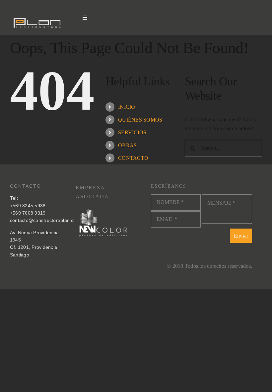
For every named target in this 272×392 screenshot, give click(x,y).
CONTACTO (133, 158)
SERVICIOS (132, 132)
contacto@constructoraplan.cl (42, 220)
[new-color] (103, 209)
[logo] (37, 15)
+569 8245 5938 (27, 205)
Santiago (19, 254)
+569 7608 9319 (27, 213)
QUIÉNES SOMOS (140, 120)
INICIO (126, 107)
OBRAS (127, 145)
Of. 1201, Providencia (33, 247)
